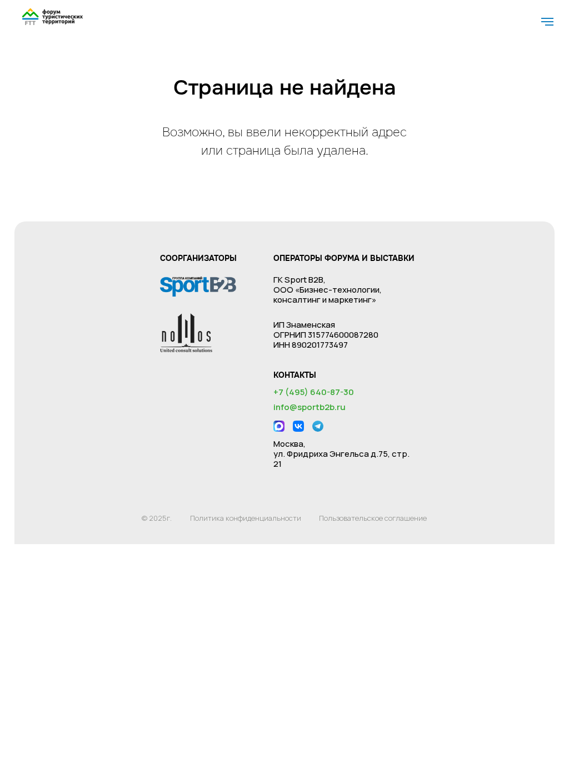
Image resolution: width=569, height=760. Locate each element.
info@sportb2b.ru (309, 407)
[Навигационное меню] (547, 22)
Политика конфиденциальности (245, 518)
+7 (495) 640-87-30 (313, 392)
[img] (52, 16)
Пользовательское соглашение (373, 518)
